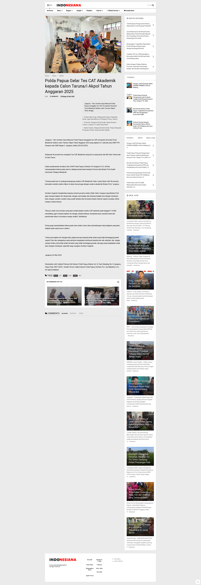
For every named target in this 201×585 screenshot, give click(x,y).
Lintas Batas (89, 565)
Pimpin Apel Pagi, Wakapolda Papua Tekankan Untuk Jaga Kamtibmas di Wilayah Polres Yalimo (100, 118)
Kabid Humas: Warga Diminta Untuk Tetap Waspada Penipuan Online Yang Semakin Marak (101, 129)
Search (98, 10)
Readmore (136, 230)
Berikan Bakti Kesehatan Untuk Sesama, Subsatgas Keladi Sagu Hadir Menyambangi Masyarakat (140, 386)
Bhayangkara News (89, 569)
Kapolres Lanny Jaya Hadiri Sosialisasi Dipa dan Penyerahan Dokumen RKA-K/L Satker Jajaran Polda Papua (101, 300)
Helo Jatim (99, 568)
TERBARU (131, 77)
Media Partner (113, 10)
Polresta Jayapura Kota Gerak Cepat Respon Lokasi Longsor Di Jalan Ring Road (99, 123)
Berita (62, 76)
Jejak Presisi (90, 575)
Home (50, 10)
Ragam (68, 10)
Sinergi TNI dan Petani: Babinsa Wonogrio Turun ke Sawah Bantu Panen (140, 213)
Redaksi (89, 10)
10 (130, 517)
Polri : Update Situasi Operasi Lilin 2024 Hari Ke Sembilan (139, 283)
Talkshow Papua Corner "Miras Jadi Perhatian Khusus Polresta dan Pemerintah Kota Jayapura (63, 300)
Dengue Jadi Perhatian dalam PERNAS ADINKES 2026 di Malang (143, 85)
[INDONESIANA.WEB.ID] (69, 5)
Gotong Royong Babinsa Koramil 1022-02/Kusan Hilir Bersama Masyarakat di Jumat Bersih (140, 527)
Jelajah (78, 10)
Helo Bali (99, 572)
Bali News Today (99, 560)
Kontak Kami (129, 10)
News (59, 10)
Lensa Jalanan (118, 561)
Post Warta (117, 559)
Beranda (89, 559)
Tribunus (99, 565)
